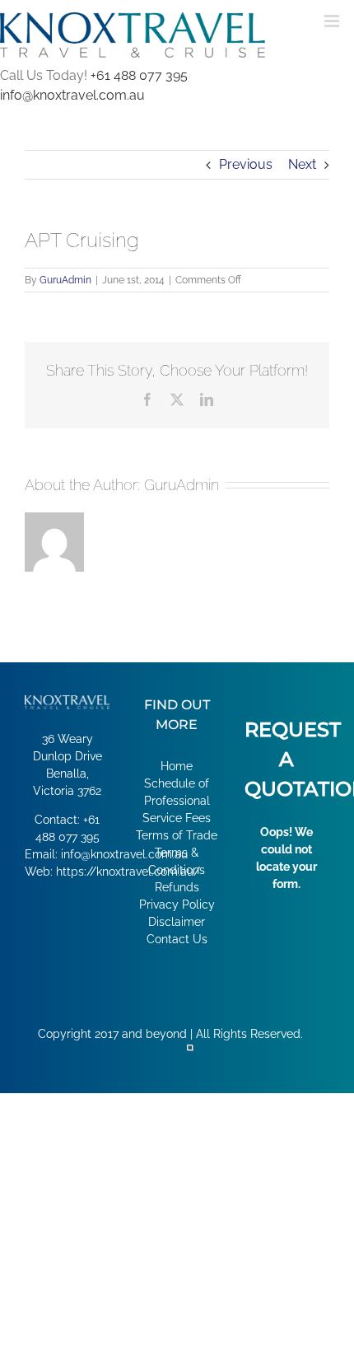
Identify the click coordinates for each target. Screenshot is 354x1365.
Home (177, 766)
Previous (245, 164)
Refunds (177, 887)
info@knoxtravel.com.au (72, 95)
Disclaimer (176, 921)
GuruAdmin (65, 280)
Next (302, 164)
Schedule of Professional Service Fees (176, 801)
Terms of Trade (176, 835)
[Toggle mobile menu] (333, 21)
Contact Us (177, 939)
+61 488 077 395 (139, 75)
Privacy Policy (177, 904)
